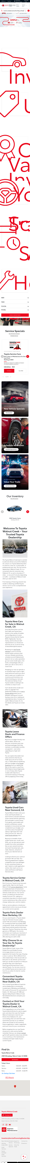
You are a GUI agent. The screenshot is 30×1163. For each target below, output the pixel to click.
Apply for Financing (16, 1141)
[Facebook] (3, 1124)
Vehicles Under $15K (5, 1144)
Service (11, 1138)
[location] (14, 1)
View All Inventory (14, 498)
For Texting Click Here (8, 1073)
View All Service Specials (14, 333)
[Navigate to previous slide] (1, 21)
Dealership (25, 1138)
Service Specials (11, 1145)
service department (17, 887)
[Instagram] (6, 1124)
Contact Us (8, 1115)
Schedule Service (14, 335)
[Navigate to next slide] (29, 21)
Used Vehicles (4, 1148)
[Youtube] (9, 1124)
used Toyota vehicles (11, 835)
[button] (15, 1086)
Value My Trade (16, 1145)
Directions (24, 1143)
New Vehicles (5, 1141)
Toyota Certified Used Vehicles (4, 1153)
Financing (17, 1138)
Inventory (5, 1138)
